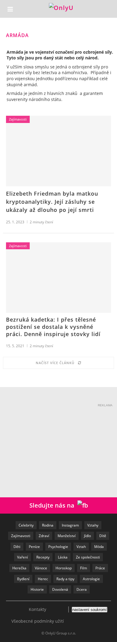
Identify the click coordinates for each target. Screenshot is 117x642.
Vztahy (92, 525)
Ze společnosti (88, 557)
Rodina (47, 525)
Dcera (81, 589)
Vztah (81, 546)
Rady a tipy (65, 578)
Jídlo (87, 535)
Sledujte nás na (53, 505)
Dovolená (60, 589)
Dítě (102, 535)
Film (83, 568)
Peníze (34, 546)
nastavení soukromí (89, 609)
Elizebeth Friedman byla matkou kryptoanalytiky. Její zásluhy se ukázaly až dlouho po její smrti (52, 201)
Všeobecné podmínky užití (37, 621)
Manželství (67, 535)
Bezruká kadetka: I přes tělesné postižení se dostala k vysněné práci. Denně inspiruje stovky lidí (53, 327)
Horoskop (64, 568)
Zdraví (44, 535)
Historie (37, 589)
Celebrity (26, 525)
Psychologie (58, 546)
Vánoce (41, 568)
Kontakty (37, 609)
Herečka (19, 568)
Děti (17, 546)
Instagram (70, 525)
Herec (43, 578)
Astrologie (91, 578)
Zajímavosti (18, 119)
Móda (99, 546)
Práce (100, 568)
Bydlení (23, 578)
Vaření (22, 557)
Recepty (43, 557)
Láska (63, 557)
